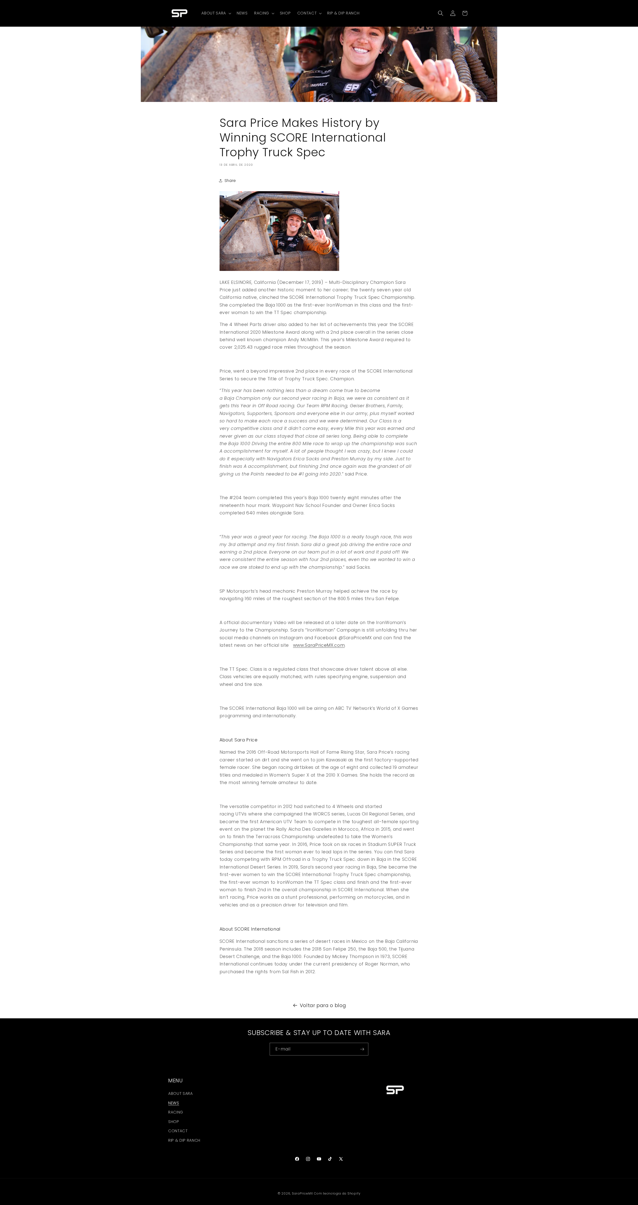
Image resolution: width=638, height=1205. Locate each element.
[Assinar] (362, 1049)
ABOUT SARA (180, 1093)
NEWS (173, 1103)
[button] (215, 13)
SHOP (173, 1121)
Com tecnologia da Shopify (337, 1193)
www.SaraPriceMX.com (319, 645)
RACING (175, 1112)
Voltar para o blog (323, 1005)
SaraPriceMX (302, 1193)
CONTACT (178, 1130)
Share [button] (230, 180)
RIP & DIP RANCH (184, 1140)
